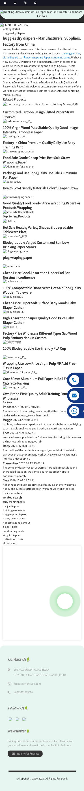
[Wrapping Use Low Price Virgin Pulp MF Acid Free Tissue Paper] (14, 357)
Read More (9, 116)
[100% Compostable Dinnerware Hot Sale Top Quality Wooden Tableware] (13, 281)
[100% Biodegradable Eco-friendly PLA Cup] (12, 342)
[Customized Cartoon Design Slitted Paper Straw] (40, 103)
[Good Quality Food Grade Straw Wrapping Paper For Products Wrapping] (18, 196)
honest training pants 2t (16, 522)
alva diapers (10, 543)
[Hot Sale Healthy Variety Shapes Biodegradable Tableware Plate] (9, 221)
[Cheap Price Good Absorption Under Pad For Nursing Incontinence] (11, 266)
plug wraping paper (17, 257)
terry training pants (14, 501)
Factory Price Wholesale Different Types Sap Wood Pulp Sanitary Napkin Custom (40, 335)
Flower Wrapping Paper (37, 57)
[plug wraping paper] (16, 251)
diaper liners (10, 526)
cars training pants (13, 531)
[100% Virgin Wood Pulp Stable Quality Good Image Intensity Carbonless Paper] (17, 121)
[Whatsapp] (65, 601)
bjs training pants (60, 57)
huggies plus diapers (14, 514)
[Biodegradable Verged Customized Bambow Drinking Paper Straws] (15, 236)
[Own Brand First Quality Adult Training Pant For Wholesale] (15, 387)
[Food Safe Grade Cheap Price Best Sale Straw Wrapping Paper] (18, 151)
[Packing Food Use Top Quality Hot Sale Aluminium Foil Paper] (19, 166)
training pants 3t (71, 53)
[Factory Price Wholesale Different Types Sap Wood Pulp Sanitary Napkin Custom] (11, 326)
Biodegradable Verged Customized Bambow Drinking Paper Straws (36, 244)
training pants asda (14, 510)
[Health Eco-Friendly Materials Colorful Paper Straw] (12, 181)
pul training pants (13, 539)
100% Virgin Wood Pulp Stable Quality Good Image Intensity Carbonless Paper (40, 129)
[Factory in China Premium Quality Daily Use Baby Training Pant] (15, 136)
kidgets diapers (11, 535)
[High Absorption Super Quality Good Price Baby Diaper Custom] (14, 311)
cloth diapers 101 (12, 57)
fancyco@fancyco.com (27, 683)
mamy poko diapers (14, 518)
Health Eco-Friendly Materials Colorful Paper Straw (40, 188)
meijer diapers (11, 506)
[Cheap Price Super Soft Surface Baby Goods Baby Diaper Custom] (13, 296)
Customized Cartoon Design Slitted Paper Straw (38, 112)
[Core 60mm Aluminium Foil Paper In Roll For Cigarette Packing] (20, 372)
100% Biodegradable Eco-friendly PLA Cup (34, 348)
